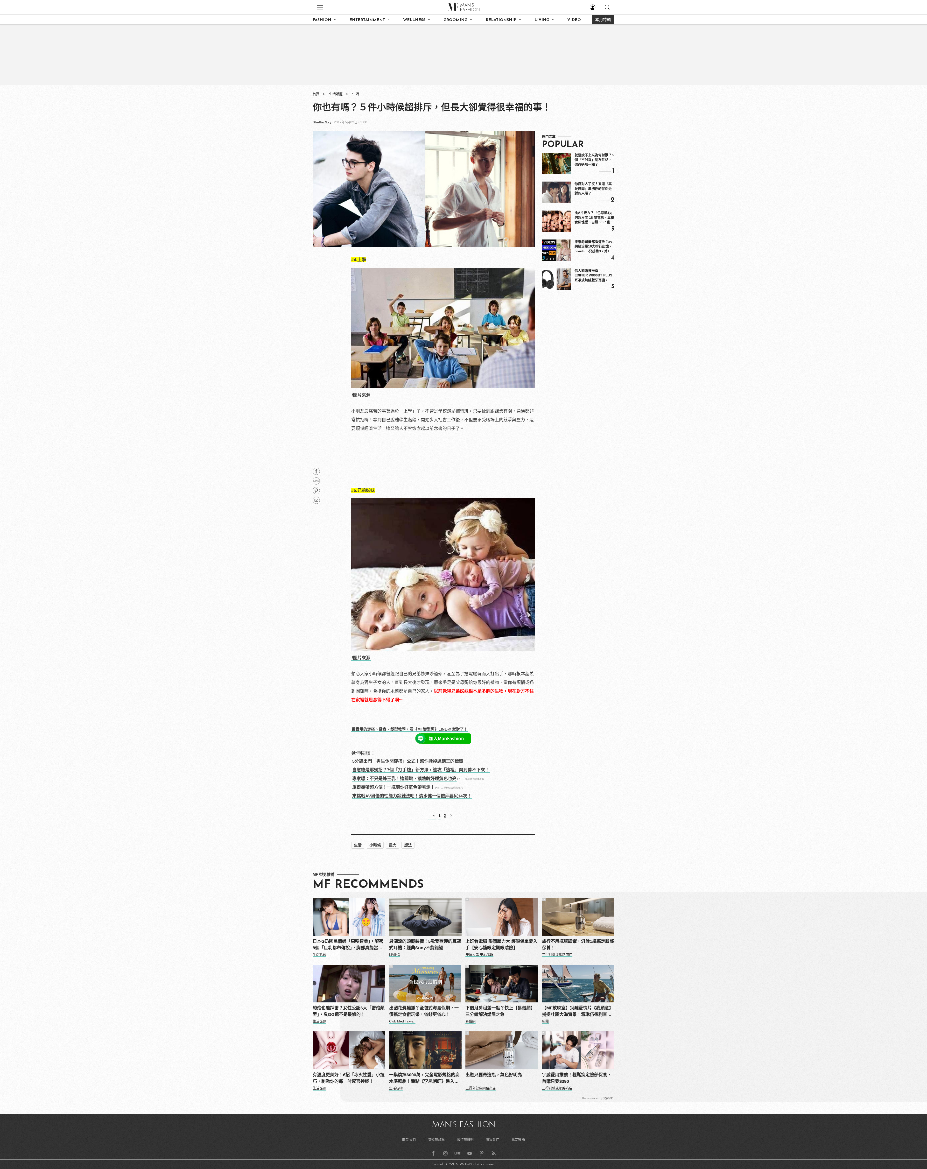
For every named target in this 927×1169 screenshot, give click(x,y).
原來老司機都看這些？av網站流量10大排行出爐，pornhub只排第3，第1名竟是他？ (594, 247)
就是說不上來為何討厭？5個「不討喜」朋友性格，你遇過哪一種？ (594, 159)
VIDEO (574, 20)
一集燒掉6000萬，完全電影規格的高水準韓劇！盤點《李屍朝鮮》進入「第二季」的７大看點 (424, 1078)
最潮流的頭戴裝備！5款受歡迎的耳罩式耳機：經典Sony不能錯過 (425, 944)
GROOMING (455, 20)
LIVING (541, 20)
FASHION (322, 20)
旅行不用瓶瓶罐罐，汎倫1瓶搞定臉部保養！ (578, 944)
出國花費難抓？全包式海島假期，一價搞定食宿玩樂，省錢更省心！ (424, 1011)
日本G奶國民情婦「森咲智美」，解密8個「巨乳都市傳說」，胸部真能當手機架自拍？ (348, 945)
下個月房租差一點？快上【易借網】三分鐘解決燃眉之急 (500, 1011)
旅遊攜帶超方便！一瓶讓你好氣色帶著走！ (393, 787)
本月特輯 (603, 20)
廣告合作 (492, 1139)
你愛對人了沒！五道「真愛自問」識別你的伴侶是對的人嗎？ (593, 188)
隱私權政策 (436, 1139)
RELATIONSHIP (501, 20)
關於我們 (409, 1139)
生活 (355, 94)
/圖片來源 (361, 395)
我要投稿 (518, 1139)
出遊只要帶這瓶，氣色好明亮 (493, 1074)
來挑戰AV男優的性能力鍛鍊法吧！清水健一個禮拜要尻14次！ (411, 796)
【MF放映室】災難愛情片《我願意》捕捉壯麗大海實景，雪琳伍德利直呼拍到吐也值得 (577, 1012)
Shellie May (322, 122)
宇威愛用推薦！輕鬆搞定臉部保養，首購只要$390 (576, 1078)
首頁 (316, 94)
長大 (392, 845)
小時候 (375, 845)
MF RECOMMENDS (368, 885)
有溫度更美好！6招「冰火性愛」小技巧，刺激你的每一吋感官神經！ (349, 1078)
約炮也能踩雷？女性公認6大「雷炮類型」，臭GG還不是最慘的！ (349, 1011)
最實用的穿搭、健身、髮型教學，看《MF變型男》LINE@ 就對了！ (410, 729)
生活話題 (336, 94)
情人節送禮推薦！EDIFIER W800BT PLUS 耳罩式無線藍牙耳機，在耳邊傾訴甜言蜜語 (593, 276)
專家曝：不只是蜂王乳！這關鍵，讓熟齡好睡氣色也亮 (404, 778)
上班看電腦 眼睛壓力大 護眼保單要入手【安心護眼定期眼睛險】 (501, 944)
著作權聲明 (465, 1139)
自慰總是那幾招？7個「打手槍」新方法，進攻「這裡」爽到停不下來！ (420, 770)
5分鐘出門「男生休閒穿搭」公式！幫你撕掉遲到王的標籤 (407, 761)
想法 (408, 845)
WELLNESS (414, 20)
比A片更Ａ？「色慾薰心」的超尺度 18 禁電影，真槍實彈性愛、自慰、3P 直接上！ (594, 218)
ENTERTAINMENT (367, 20)
